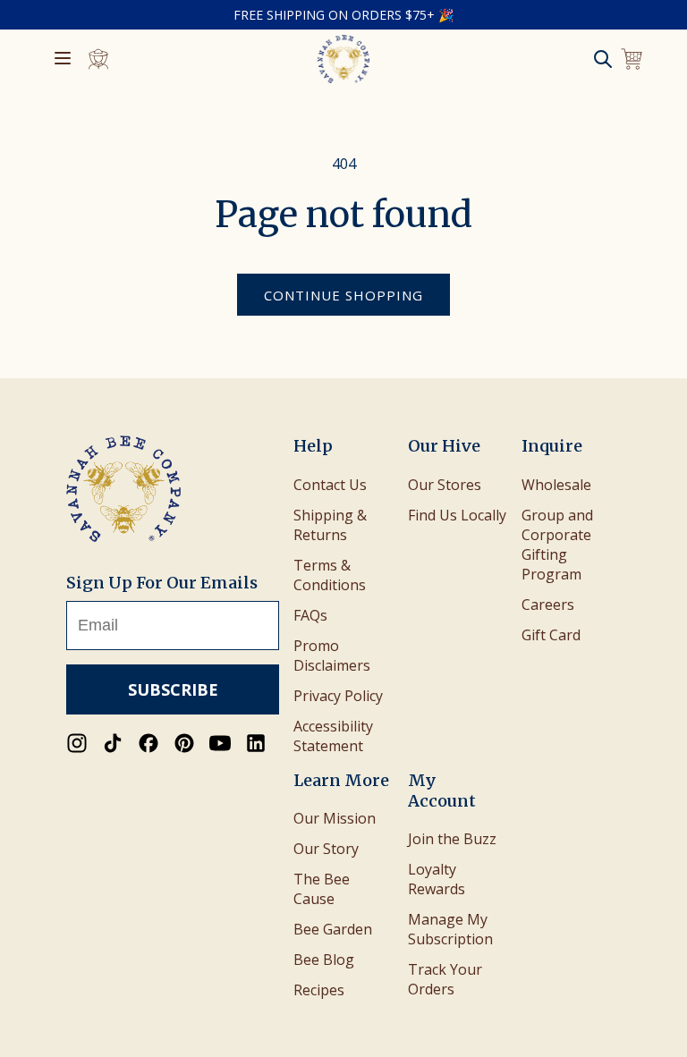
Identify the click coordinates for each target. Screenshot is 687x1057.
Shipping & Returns (330, 525)
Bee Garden (332, 929)
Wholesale (556, 485)
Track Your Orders (445, 979)
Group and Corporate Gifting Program (557, 544)
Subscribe (173, 689)
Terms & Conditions (329, 575)
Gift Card (551, 635)
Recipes (318, 990)
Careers (548, 604)
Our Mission (334, 818)
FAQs (310, 615)
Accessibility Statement (333, 736)
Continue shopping (343, 295)
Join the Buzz (452, 839)
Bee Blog (323, 959)
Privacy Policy (338, 696)
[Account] (98, 59)
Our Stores (444, 485)
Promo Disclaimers (331, 655)
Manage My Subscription (450, 929)
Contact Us (330, 485)
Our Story (326, 848)
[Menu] (63, 59)
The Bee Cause (321, 889)
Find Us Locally (457, 515)
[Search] (603, 59)
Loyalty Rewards (436, 879)
